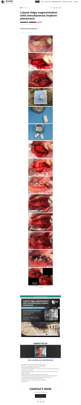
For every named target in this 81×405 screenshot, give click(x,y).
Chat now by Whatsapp (40, 296)
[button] (48, 1)
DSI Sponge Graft (26, 32)
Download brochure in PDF (28, 24)
